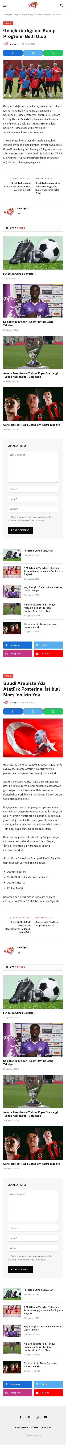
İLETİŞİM (46, 1427)
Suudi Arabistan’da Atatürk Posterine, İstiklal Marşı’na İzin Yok (17, 186)
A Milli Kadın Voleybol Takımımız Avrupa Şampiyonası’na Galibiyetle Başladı (43, 571)
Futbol (8, 23)
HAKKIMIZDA (21, 1427)
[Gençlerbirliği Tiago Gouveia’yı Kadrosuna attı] (33, 403)
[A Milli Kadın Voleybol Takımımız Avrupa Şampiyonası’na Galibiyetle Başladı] (12, 572)
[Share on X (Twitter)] (33, 53)
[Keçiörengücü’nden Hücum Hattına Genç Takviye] (33, 301)
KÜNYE (34, 1427)
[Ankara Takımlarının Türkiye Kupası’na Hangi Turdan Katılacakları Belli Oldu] (33, 352)
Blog (16, 15)
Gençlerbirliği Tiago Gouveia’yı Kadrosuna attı (31, 424)
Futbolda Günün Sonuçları (19, 273)
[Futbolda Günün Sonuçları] (33, 253)
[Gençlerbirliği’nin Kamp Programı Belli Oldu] (33, 79)
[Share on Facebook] (13, 53)
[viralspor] (33, 5)
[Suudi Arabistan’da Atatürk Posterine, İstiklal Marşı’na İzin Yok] (33, 737)
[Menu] (5, 5)
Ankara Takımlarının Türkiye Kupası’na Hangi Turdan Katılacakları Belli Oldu (39, 607)
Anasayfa (7, 15)
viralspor (14, 44)
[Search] (61, 5)
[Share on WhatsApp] (53, 53)
